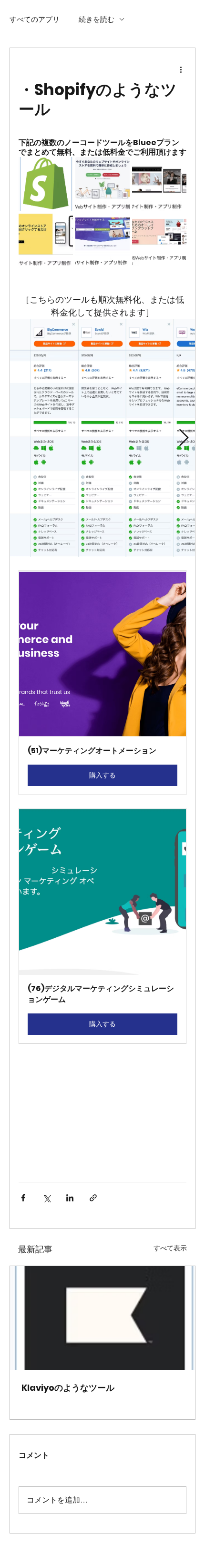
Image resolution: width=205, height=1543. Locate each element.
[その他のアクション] (180, 69)
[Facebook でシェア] (23, 1197)
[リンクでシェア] (93, 1197)
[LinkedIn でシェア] (69, 1197)
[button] (102, 682)
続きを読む (96, 19)
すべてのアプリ (35, 19)
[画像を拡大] (102, 438)
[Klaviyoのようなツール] (102, 1318)
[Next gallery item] (183, 438)
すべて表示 (170, 1248)
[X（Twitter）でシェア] (46, 1197)
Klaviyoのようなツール (67, 1388)
